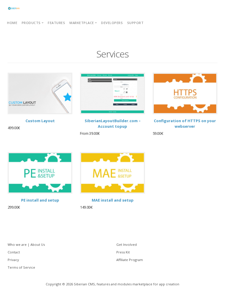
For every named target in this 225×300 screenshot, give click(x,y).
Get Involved (126, 244)
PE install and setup (40, 200)
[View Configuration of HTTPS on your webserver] (185, 93)
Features (56, 23)
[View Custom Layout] (40, 93)
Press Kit (123, 252)
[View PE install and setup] (40, 172)
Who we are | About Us (26, 244)
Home (12, 23)
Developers (112, 23)
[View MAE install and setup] (112, 172)
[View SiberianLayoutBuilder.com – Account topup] (112, 93)
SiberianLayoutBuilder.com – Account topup (113, 123)
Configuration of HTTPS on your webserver (185, 123)
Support (135, 23)
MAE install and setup (113, 200)
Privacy (13, 260)
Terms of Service (21, 267)
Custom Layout (40, 120)
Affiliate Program (129, 260)
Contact (14, 252)
